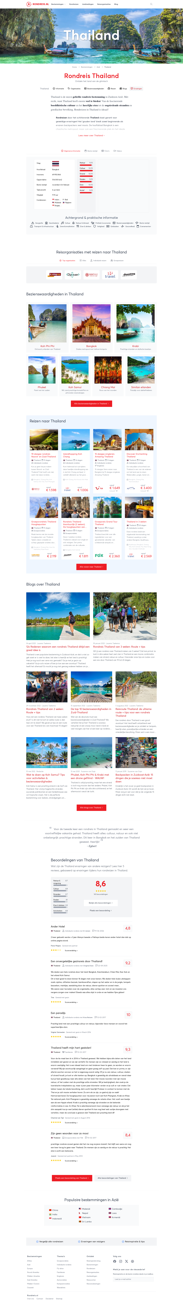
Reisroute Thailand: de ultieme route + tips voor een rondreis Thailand (134, 712)
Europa (30, 1268)
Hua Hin (52, 547)
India (54, 1214)
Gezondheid (130, 226)
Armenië (116, 1217)
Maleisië (58, 202)
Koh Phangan (50, 481)
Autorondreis (62, 1280)
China (55, 1210)
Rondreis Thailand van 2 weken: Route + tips (45, 711)
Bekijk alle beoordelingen (100, 903)
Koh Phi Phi (47, 346)
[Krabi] (135, 323)
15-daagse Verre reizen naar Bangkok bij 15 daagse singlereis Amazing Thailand (107, 472)
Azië (98, 67)
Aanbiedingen (92, 1276)
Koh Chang (69, 479)
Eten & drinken (85, 226)
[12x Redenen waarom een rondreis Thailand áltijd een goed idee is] (58, 616)
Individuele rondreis (64, 1265)
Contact (40, 1299)
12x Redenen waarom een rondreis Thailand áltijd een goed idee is (58, 649)
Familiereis (61, 1272)
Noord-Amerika (33, 1272)
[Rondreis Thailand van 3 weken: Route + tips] (125, 616)
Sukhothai (37, 549)
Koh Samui (75, 387)
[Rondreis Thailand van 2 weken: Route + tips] (46, 686)
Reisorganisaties (93, 1272)
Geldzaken (115, 226)
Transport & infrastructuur (44, 226)
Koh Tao (41, 481)
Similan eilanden (141, 387)
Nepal (85, 1213)
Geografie (39, 223)
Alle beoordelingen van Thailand (112, 1178)
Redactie (40, 771)
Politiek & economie (103, 223)
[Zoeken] (151, 4)
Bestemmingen (87, 67)
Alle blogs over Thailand (91, 808)
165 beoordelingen (101, 894)
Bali (66, 200)
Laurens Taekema (44, 643)
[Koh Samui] (75, 370)
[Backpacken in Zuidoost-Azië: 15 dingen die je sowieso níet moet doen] (136, 752)
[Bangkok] (91, 323)
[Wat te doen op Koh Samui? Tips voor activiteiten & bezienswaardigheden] (46, 752)
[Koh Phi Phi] (47, 323)
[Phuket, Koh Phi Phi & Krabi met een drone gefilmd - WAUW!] (91, 752)
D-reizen (86, 931)
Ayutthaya (132, 544)
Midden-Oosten (33, 1284)
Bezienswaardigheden (125, 223)
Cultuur (67, 223)
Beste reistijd (144, 223)
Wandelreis (61, 1287)
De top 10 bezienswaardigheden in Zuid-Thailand (91, 711)
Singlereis (60, 1276)
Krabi (135, 346)
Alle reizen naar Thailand (91, 567)
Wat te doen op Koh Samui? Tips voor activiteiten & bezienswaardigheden (45, 778)
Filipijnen (68, 202)
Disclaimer (49, 1299)
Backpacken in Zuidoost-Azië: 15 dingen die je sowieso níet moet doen (134, 778)
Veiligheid (100, 226)
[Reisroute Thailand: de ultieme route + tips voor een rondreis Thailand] (136, 686)
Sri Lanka (87, 1222)
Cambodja (117, 1209)
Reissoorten (91, 1280)
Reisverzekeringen (93, 1284)
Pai (142, 547)
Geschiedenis (54, 223)
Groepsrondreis (62, 1261)
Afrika (29, 1261)
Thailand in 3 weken (136, 522)
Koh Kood (77, 479)
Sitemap (59, 1299)
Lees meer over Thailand (90, 135)
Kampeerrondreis (63, 1284)
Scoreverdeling (71, 950)
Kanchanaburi (134, 481)
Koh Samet (76, 550)
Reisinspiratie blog (93, 1261)
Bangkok (91, 346)
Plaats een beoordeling (100, 911)
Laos (114, 1213)
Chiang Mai (108, 387)
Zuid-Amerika (32, 1280)
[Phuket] (41, 370)
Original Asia (88, 966)
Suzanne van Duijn (88, 771)
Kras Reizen (88, 1017)
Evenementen (145, 226)
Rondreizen (91, 1268)
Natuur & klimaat (82, 223)
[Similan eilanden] (141, 370)
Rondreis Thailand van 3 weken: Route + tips (119, 647)
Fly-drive (60, 1268)
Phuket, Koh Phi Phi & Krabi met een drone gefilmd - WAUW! (90, 777)
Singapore (58, 205)
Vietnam (86, 1217)
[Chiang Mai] (108, 370)
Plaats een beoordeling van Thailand (71, 1178)
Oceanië (30, 1287)
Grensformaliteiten (67, 226)
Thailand (44, 89)
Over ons (30, 1299)
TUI (81, 1138)
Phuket (42, 387)
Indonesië (58, 200)
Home (74, 67)
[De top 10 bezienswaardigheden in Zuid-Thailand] (91, 686)
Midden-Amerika (33, 1276)
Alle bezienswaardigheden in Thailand (90, 404)
